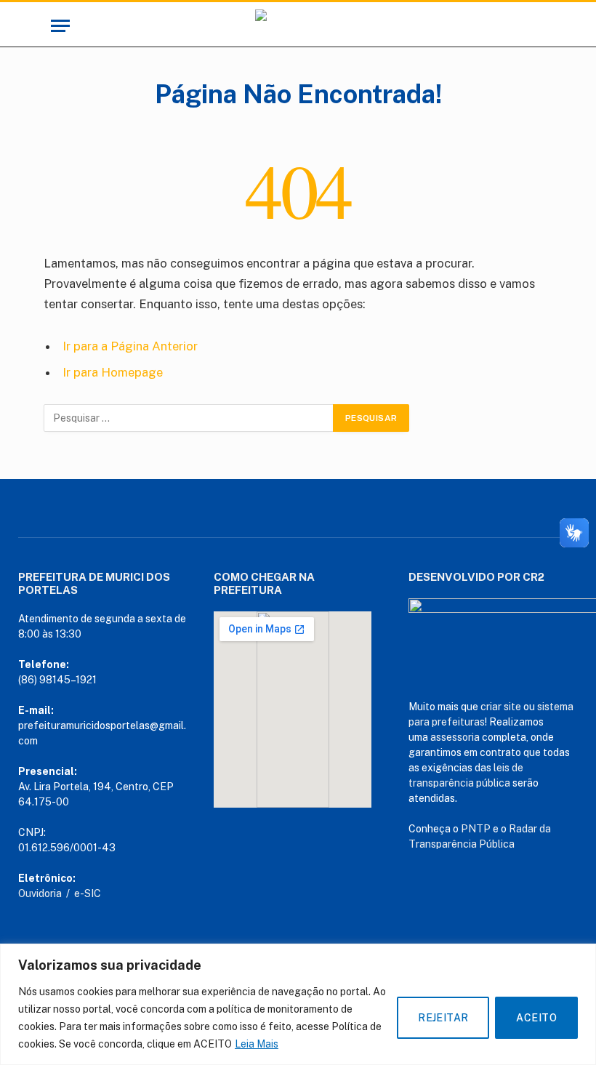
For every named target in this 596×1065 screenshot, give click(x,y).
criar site (500, 706)
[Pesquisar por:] (189, 418)
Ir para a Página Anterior (130, 346)
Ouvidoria (40, 893)
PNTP (476, 829)
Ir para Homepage (113, 372)
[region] (298, 1004)
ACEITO (536, 1018)
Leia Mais (256, 1044)
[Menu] (60, 25)
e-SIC (87, 893)
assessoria (455, 737)
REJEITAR (443, 1018)
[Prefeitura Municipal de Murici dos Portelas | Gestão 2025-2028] (297, 25)
